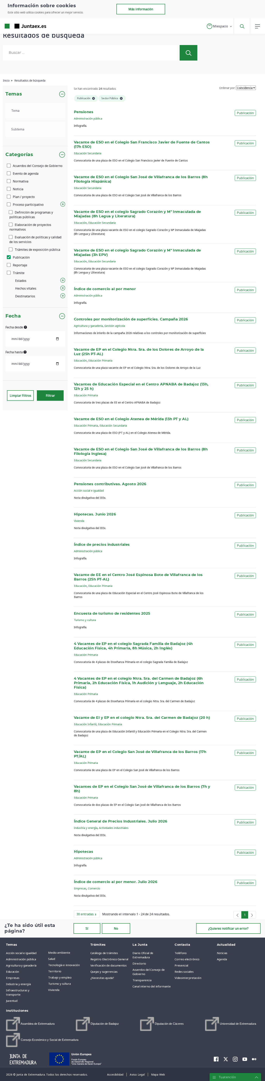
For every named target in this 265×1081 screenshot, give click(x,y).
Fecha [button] (13, 316)
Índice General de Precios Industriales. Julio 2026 (120, 821)
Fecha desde (14, 327)
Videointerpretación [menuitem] (188, 978)
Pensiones (83, 112)
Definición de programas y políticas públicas (31, 214)
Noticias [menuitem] (222, 953)
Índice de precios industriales (102, 545)
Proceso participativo (28, 204)
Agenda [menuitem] (222, 959)
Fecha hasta (14, 352)
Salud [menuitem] (51, 959)
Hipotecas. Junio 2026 (95, 514)
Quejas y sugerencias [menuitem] (104, 971)
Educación (80, 223)
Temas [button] (13, 94)
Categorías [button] (19, 154)
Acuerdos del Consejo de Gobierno (37, 166)
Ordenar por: (227, 88)
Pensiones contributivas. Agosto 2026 (110, 484)
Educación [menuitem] (12, 971)
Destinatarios (25, 296)
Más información (140, 9)
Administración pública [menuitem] (21, 959)
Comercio (94, 888)
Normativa (20, 181)
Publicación (21, 257)
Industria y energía (85, 828)
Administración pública (88, 118)
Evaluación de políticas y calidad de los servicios (35, 239)
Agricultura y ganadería (88, 326)
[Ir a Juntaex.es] (18, 26)
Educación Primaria (100, 360)
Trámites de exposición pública (37, 249)
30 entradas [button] (88, 915)
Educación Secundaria (87, 153)
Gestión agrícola (114, 326)
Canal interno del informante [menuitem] (151, 986)
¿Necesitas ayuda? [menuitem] (102, 978)
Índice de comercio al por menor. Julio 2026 (115, 882)
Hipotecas (83, 852)
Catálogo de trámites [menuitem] (104, 953)
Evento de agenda (25, 173)
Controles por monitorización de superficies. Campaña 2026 (131, 319)
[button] (219, 26)
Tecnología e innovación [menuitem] (64, 965)
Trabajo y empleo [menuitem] (59, 977)
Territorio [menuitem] (54, 971)
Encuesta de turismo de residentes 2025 (112, 613)
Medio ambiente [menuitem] (59, 952)
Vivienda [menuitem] (53, 990)
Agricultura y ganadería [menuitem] (21, 965)
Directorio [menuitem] (139, 963)
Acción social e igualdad (89, 490)
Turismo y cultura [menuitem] (59, 984)
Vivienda (79, 521)
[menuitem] (30, 1024)
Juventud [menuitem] (11, 1001)
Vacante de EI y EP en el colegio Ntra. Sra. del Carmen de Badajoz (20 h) (142, 718)
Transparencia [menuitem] (141, 980)
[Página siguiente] (252, 915)
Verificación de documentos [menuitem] (108, 965)
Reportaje (19, 265)
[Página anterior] (237, 915)
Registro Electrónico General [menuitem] (109, 959)
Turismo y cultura (85, 620)
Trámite (18, 273)
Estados (20, 280)
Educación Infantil (85, 724)
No (116, 928)
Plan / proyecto (23, 197)
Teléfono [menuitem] (180, 953)
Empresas (80, 888)
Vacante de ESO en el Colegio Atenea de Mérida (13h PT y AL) (131, 419)
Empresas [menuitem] (12, 978)
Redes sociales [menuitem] (184, 971)
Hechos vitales (25, 288)
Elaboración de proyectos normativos (30, 227)
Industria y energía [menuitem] (18, 984)
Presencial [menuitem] (181, 965)
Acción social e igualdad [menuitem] (21, 953)
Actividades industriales (113, 828)
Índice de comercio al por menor (105, 289)
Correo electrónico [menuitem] (187, 959)
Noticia (17, 189)
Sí (87, 928)
